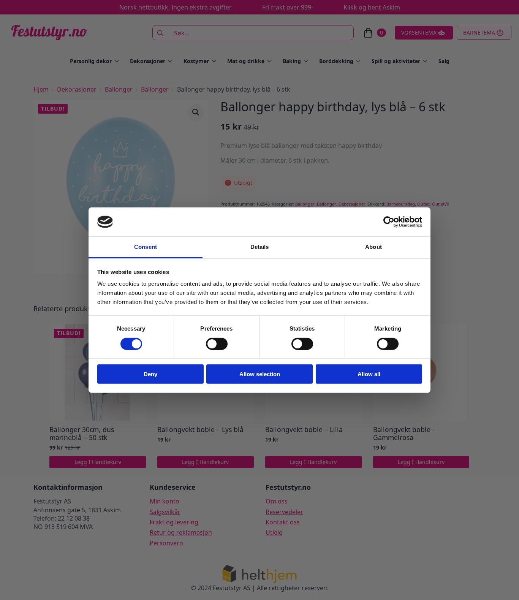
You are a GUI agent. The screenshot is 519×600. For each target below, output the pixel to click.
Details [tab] (259, 247)
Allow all (369, 374)
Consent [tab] (145, 247)
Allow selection (259, 374)
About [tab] (373, 247)
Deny (150, 374)
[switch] (217, 343)
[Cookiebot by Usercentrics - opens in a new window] (389, 222)
